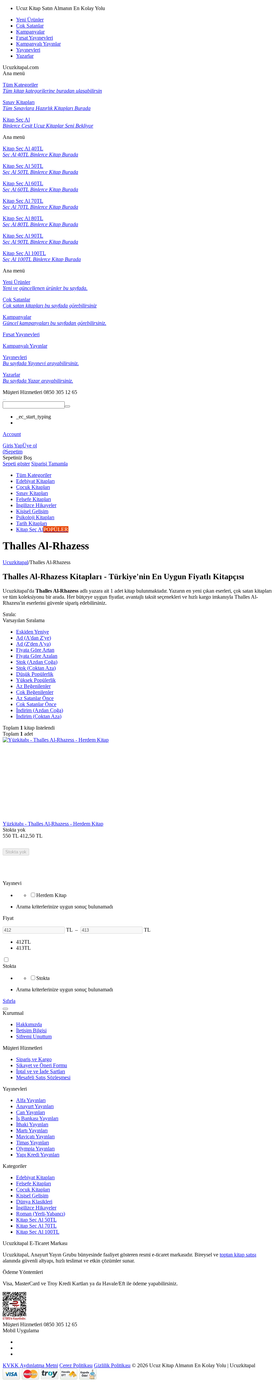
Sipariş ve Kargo (34, 1059)
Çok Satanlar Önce (36, 704)
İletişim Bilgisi (31, 1030)
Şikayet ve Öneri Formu (41, 1065)
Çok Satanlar (30, 26)
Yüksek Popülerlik (36, 680)
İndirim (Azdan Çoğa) (39, 710)
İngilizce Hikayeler (36, 1207)
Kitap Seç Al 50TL (36, 1220)
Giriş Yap (12, 445)
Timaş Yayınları (32, 1142)
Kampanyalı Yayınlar (38, 44)
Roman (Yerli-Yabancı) (40, 1214)
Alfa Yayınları (31, 1100)
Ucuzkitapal (15, 562)
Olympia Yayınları (35, 1148)
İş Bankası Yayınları (37, 1118)
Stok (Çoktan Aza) (36, 668)
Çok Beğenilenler (34, 692)
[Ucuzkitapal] (4, 398)
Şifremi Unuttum (34, 1036)
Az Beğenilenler (33, 686)
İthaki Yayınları (32, 1124)
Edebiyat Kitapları (35, 1177)
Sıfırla (9, 1001)
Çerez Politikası (76, 1365)
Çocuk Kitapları (33, 1189)
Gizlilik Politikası (112, 1365)
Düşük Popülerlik (34, 674)
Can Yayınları (30, 1112)
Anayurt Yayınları (35, 1106)
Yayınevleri (28, 50)
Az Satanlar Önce (35, 698)
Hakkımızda (29, 1024)
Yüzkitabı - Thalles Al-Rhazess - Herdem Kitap (53, 824)
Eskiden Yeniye (32, 632)
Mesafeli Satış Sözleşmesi (43, 1077)
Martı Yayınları (32, 1130)
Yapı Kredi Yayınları (37, 1154)
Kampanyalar (30, 32)
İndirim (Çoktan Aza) (38, 716)
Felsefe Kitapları (33, 1183)
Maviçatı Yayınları (35, 1136)
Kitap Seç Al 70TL (36, 1226)
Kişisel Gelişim (32, 1195)
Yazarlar (25, 56)
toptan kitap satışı (238, 1254)
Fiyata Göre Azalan (36, 656)
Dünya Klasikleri (34, 1201)
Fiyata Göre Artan (35, 650)
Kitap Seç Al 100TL (37, 1232)
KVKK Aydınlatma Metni (30, 1365)
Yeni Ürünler (30, 19)
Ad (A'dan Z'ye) (33, 638)
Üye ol (29, 445)
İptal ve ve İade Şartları (40, 1071)
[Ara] (67, 406)
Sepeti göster (16, 463)
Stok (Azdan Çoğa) (36, 662)
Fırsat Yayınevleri (34, 38)
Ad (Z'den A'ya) (33, 644)
